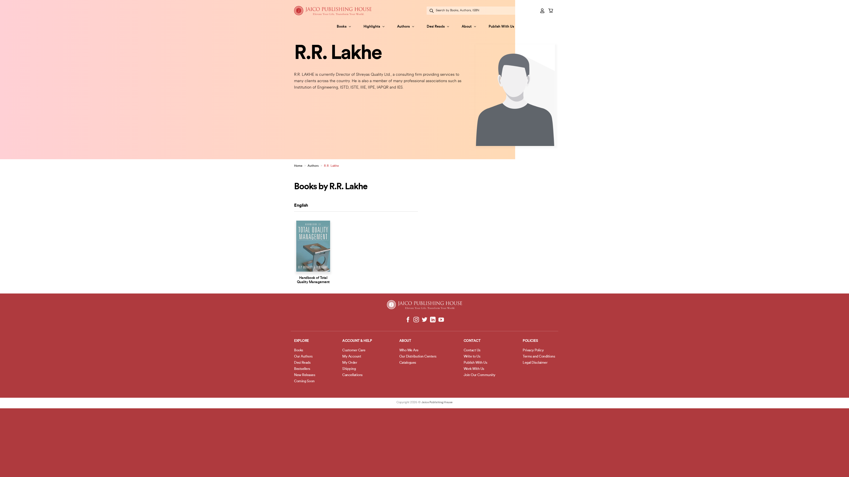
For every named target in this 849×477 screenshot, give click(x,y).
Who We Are (409, 350)
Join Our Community (479, 375)
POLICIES (530, 341)
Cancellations (352, 375)
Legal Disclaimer (535, 363)
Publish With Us (501, 26)
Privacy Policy (533, 350)
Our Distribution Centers (417, 356)
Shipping (349, 369)
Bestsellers (302, 369)
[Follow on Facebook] (408, 320)
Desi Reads (436, 26)
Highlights (371, 26)
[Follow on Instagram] (416, 320)
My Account (351, 356)
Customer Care (353, 350)
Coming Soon (304, 381)
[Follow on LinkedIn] (433, 320)
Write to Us (472, 356)
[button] (542, 11)
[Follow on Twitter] (424, 320)
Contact (472, 341)
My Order (349, 363)
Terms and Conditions (539, 356)
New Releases (304, 375)
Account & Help (357, 341)
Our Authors (303, 356)
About (467, 26)
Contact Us (472, 350)
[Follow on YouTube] (441, 320)
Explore (301, 341)
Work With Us (474, 369)
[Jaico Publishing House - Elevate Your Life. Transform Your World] (332, 10)
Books (341, 26)
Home (298, 166)
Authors (403, 26)
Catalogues (407, 363)
